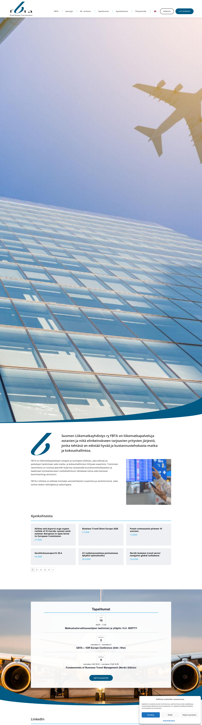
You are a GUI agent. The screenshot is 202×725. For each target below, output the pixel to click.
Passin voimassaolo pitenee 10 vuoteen (146, 530)
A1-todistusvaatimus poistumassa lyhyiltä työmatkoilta (100, 554)
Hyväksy (150, 715)
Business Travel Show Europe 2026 (100, 528)
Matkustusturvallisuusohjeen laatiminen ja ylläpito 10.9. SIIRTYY (101, 628)
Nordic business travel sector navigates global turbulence (145, 554)
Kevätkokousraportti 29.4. (48, 553)
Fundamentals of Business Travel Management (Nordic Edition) (101, 667)
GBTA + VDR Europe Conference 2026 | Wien (101, 647)
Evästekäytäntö (169, 721)
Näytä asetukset (189, 715)
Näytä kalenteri (101, 678)
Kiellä (170, 715)
